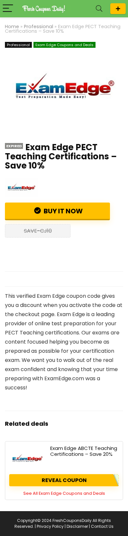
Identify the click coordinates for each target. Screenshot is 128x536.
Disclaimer (77, 526)
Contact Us (102, 526)
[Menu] (8, 8)
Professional (38, 26)
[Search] (99, 8)
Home (12, 26)
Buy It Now (62, 211)
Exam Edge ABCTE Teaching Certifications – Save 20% (83, 451)
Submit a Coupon (118, 8)
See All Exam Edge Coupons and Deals (64, 493)
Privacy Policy (50, 526)
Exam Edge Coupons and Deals (64, 44)
